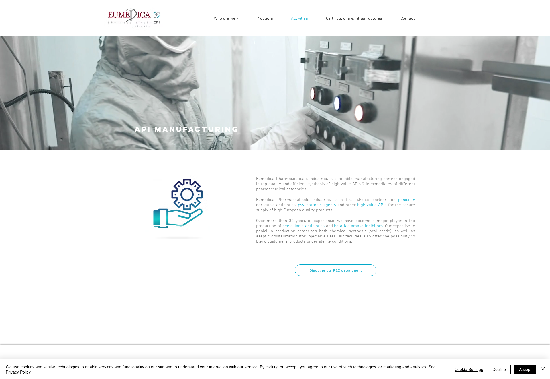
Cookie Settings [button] (469, 369)
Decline (499, 369)
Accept (525, 369)
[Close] (543, 369)
